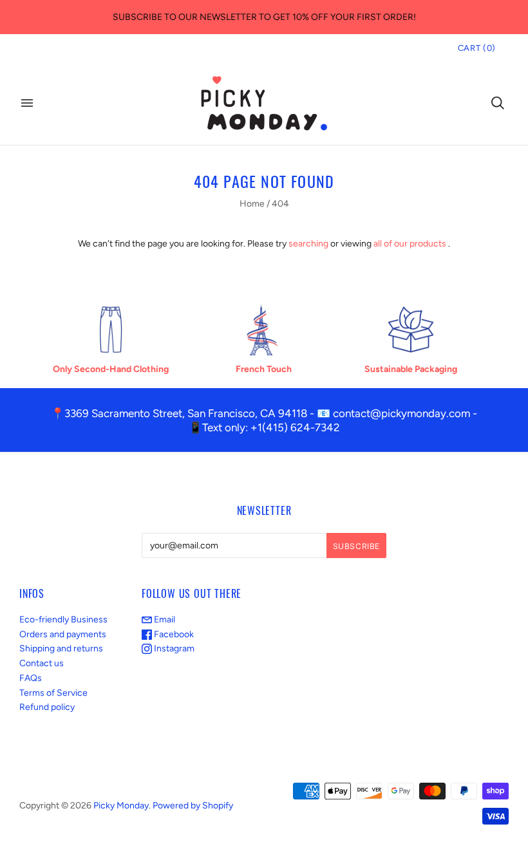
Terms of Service (53, 692)
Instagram (173, 648)
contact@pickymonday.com (401, 413)
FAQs (30, 678)
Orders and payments (62, 634)
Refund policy (47, 707)
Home (252, 203)
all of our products (409, 243)
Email (163, 619)
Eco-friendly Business (63, 619)
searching (308, 243)
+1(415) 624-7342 (295, 427)
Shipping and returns (61, 648)
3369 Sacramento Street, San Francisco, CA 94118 (185, 413)
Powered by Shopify (193, 805)
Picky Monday (121, 805)
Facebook (173, 634)
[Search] (498, 103)
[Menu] (27, 103)
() (477, 48)
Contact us (41, 663)
